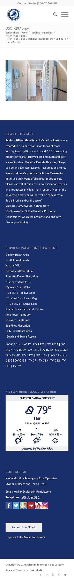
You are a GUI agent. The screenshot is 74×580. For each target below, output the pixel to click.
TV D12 (55, 360)
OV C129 (41, 355)
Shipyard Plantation (17, 320)
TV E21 (17, 366)
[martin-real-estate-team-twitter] (16, 506)
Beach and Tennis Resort (21, 336)
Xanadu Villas (14, 265)
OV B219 (33, 349)
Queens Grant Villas (18, 287)
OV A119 (25, 344)
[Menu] (62, 14)
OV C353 (20, 360)
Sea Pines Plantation (18, 325)
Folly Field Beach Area (19, 331)
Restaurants (32, 167)
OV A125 (39, 344)
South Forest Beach (17, 260)
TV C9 (32, 360)
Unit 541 (13, 292)
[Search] (53, 14)
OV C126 (28, 355)
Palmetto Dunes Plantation (22, 276)
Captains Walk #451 (19, 282)
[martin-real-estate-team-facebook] (9, 506)
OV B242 (47, 349)
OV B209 (20, 349)
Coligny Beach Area (17, 254)
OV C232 (61, 349)
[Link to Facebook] (41, 575)
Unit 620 (14, 298)
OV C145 (55, 355)
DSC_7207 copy (17, 28)
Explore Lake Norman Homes (25, 537)
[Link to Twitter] (65, 575)
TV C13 (43, 360)
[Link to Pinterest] (59, 575)
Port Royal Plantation (18, 314)
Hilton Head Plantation (19, 271)
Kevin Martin (36, 570)
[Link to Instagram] (47, 575)
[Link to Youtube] (53, 575)
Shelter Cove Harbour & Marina (24, 309)
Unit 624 (15, 303)
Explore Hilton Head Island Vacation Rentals (34, 140)
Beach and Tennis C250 (32, 484)
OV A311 (52, 344)
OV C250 (13, 355)
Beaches (51, 162)
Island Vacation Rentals (31, 162)
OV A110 (11, 344)
